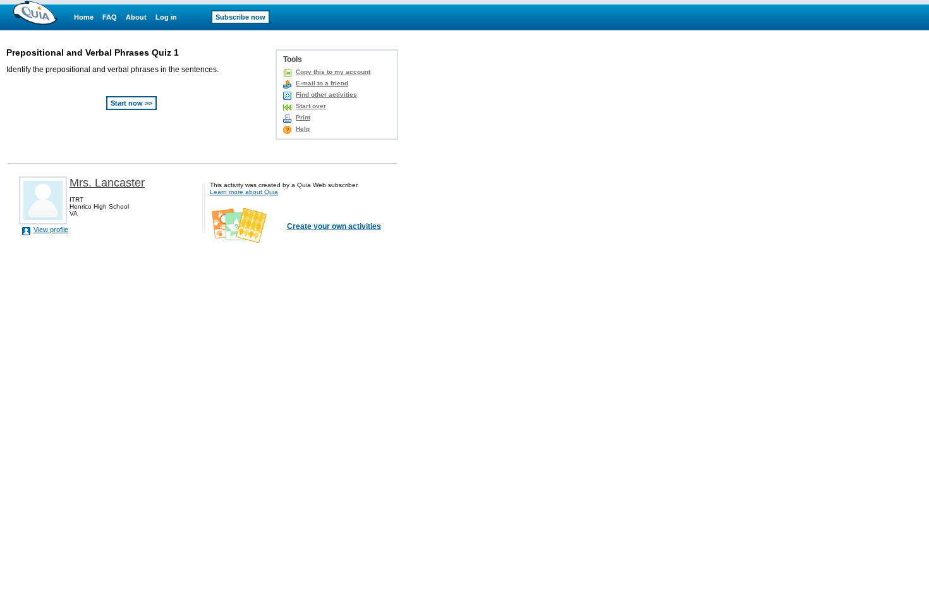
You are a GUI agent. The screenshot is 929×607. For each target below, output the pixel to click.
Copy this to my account (333, 71)
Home (84, 17)
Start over (311, 105)
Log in (166, 17)
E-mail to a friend (322, 83)
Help (303, 128)
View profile (50, 229)
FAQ (109, 17)
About (136, 17)
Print (303, 117)
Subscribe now (240, 17)
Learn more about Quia (244, 191)
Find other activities (326, 94)
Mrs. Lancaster (107, 182)
